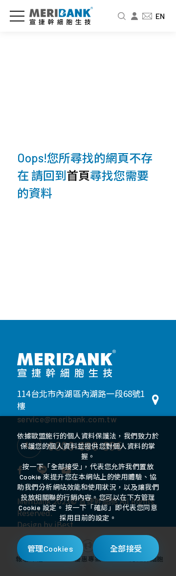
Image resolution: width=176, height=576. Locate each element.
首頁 (78, 175)
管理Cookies (50, 548)
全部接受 (126, 548)
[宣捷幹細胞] (66, 363)
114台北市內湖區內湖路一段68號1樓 (81, 399)
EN (160, 15)
